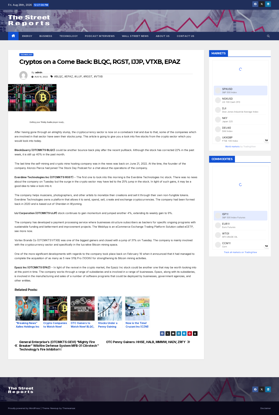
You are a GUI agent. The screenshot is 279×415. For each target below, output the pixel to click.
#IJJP (78, 76)
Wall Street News (135, 36)
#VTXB (98, 76)
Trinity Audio (46, 122)
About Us (163, 36)
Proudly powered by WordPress (24, 408)
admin (38, 72)
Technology (68, 36)
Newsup (54, 408)
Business (45, 36)
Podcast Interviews (100, 36)
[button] (268, 36)
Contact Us (185, 36)
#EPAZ (68, 76)
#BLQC (58, 76)
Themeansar (68, 408)
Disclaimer (265, 408)
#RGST (87, 76)
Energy (27, 36)
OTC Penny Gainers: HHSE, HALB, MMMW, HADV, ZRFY (146, 342)
